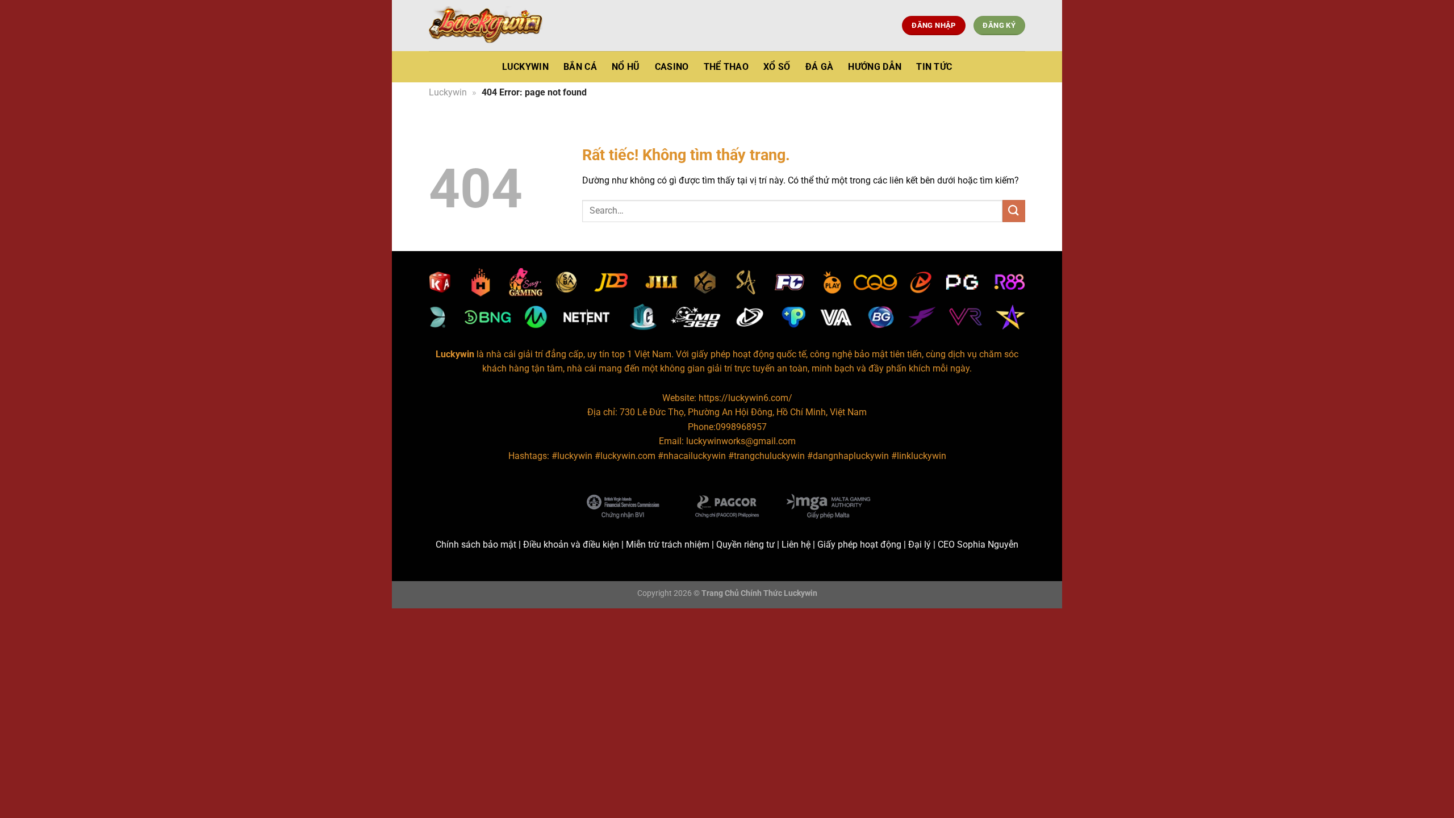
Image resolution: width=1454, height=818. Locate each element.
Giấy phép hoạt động (859, 544)
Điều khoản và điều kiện (571, 544)
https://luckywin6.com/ (745, 398)
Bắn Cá (580, 66)
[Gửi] (1013, 211)
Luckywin (525, 66)
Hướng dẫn (874, 66)
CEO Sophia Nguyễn (978, 544)
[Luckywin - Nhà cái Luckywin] (485, 25)
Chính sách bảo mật (476, 544)
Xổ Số (777, 66)
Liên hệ (796, 544)
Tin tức (934, 66)
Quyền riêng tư (745, 544)
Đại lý (919, 544)
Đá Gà (819, 66)
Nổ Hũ (626, 66)
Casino (672, 66)
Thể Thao (726, 66)
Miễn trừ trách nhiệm (667, 544)
